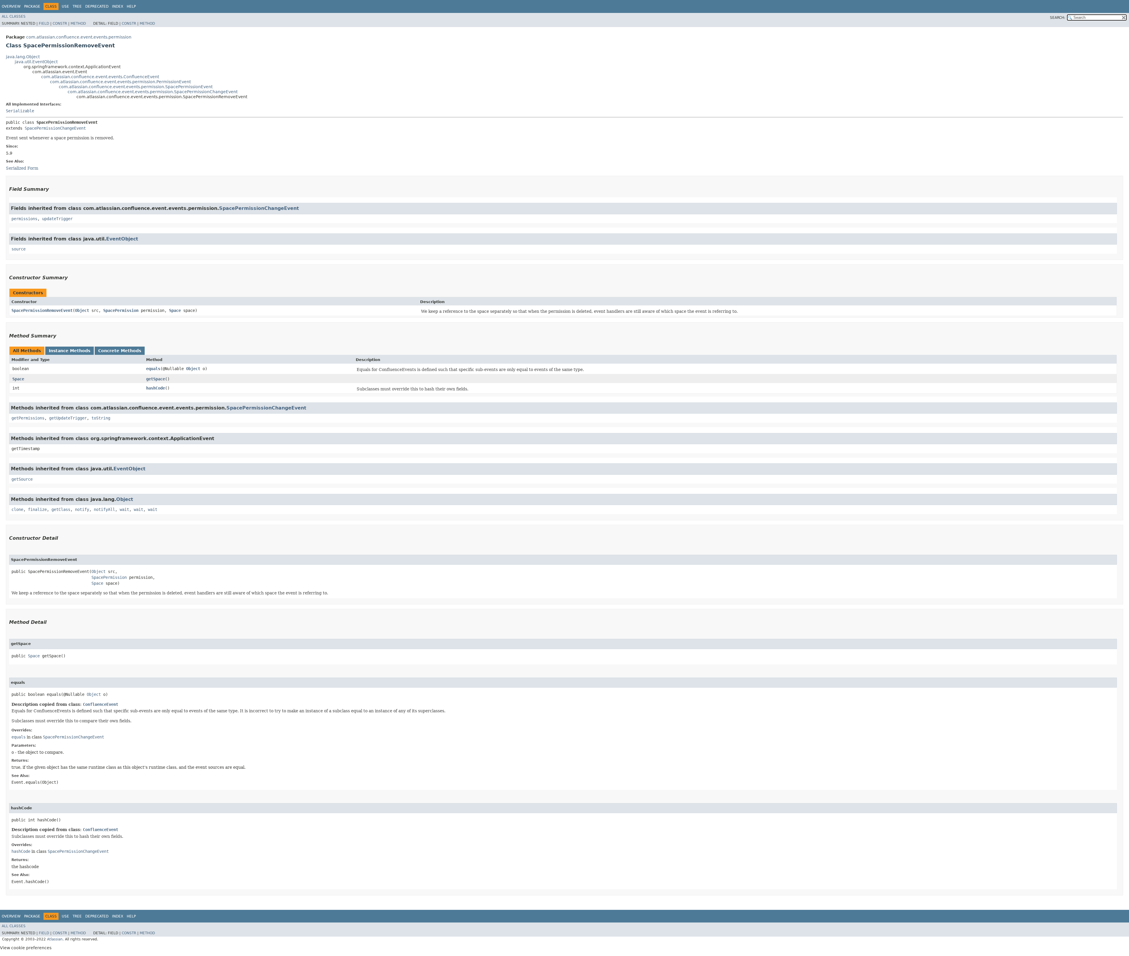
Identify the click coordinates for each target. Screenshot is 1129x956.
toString (100, 418)
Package (32, 6)
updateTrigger (57, 218)
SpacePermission (120, 310)
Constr (60, 23)
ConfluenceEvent (100, 704)
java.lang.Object (23, 56)
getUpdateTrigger (68, 418)
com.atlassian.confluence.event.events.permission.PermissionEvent (120, 81)
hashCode (155, 388)
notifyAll (104, 509)
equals (153, 368)
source (18, 249)
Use (65, 6)
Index (117, 6)
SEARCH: (1057, 18)
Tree (77, 6)
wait (124, 509)
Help (131, 6)
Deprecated (96, 6)
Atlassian (55, 939)
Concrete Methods (119, 350)
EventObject (122, 239)
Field (44, 23)
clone (17, 509)
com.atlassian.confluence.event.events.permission (78, 37)
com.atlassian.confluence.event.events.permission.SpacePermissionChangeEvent (153, 91)
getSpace (155, 379)
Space (175, 310)
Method (78, 23)
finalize (37, 509)
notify (82, 509)
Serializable (20, 110)
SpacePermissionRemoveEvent (42, 310)
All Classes (14, 16)
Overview (11, 6)
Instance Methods (69, 350)
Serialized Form (22, 168)
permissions (24, 218)
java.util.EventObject (36, 61)
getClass (60, 509)
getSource (22, 479)
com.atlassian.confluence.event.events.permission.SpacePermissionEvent (136, 86)
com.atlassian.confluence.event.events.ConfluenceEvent (100, 76)
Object (82, 310)
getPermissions (27, 418)
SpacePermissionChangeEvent (55, 128)
